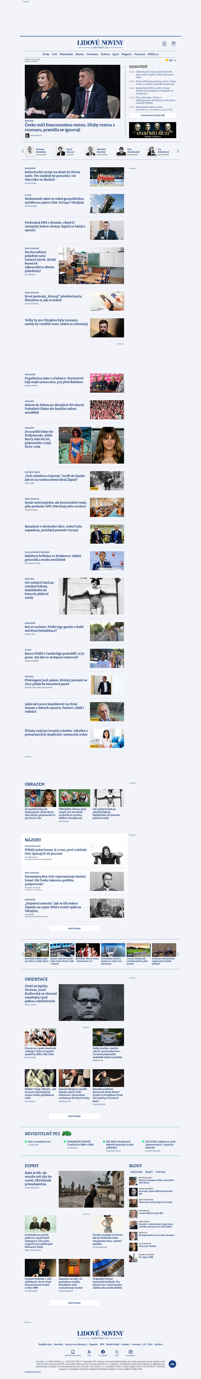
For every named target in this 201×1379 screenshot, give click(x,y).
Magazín (127, 54)
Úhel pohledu (32, 248)
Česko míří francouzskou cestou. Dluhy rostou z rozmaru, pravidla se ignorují (156, 83)
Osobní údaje (112, 1344)
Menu (173, 45)
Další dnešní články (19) (153, 115)
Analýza (29, 121)
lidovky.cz (100, 1334)
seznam (136, 1344)
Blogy (135, 1165)
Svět (54, 54)
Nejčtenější (136, 1172)
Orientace (92, 54)
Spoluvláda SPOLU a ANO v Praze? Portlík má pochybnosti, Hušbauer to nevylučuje (154, 91)
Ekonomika (66, 54)
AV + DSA (148, 1344)
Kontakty (58, 1344)
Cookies (125, 1344)
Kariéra (158, 1344)
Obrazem (29, 401)
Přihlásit (164, 45)
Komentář (30, 168)
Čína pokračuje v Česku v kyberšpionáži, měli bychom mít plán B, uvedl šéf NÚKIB (156, 100)
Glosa (28, 195)
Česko (46, 54)
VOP (102, 1344)
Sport (115, 54)
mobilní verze (33, 1371)
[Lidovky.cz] (100, 43)
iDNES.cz (153, 54)
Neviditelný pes (42, 1133)
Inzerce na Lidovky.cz (76, 1344)
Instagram (130, 1355)
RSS (89, 1355)
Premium (139, 54)
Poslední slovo (33, 846)
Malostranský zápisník (37, 552)
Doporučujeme (32, 472)
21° (171, 60)
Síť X (117, 1355)
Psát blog (160, 1172)
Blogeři (149, 1172)
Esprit (32, 1165)
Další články (74, 928)
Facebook (103, 1355)
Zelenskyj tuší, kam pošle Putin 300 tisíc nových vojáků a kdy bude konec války (155, 74)
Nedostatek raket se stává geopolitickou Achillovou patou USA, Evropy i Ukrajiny (154, 110)
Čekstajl (29, 676)
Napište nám (45, 1344)
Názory (80, 54)
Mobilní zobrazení (73, 1355)
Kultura (105, 54)
